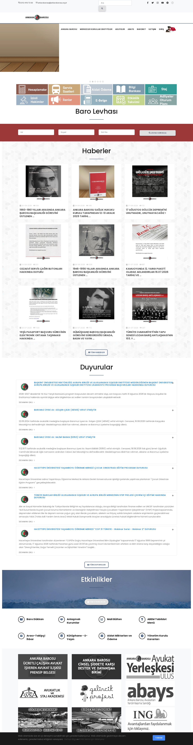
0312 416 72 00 (26, 3)
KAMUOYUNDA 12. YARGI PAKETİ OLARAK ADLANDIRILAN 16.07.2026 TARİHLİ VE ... (147, 272)
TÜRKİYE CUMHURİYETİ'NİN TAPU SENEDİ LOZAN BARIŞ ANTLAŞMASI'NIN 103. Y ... (149, 335)
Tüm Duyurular (97, 564)
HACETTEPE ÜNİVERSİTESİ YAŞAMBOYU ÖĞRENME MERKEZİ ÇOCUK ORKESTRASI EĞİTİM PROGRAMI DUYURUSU (91, 467)
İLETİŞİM (152, 29)
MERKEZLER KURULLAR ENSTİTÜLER (96, 29)
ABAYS (131, 29)
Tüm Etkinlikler (97, 602)
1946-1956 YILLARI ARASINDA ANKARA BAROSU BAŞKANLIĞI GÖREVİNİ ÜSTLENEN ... (96, 272)
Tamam (158, 738)
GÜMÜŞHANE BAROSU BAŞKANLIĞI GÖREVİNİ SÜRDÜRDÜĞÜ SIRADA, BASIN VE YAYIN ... (94, 335)
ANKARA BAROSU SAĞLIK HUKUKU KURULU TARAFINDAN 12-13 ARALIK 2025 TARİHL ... (94, 213)
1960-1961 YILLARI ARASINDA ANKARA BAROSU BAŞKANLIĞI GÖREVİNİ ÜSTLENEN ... (42, 213)
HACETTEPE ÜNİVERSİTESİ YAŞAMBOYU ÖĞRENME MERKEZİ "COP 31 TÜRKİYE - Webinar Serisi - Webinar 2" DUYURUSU (95, 529)
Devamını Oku (26, 402)
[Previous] (3, 50)
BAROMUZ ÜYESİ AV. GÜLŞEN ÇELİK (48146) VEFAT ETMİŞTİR (65, 409)
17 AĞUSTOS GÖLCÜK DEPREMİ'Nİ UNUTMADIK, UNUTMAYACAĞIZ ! (146, 211)
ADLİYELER (120, 29)
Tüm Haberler (97, 352)
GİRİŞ (161, 29)
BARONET (141, 29)
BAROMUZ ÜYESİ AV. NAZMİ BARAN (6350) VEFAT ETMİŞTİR (64, 437)
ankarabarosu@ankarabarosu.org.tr (52, 3)
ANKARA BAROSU (69, 29)
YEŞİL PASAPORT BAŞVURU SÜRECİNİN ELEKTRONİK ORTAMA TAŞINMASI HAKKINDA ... (43, 335)
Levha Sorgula (158, 133)
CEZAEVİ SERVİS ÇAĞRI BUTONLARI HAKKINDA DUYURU (41, 270)
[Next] (190, 50)
